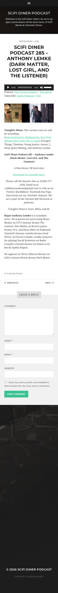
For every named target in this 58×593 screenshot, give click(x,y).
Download (46, 92)
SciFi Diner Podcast (29, 13)
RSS (39, 95)
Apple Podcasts (25, 95)
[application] (29, 87)
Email (8, 354)
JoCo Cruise (32, 140)
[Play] (8, 87)
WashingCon (32, 137)
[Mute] (41, 87)
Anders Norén (34, 576)
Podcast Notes (14, 273)
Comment (10, 306)
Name (8, 340)
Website (9, 368)
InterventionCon (14, 137)
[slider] (48, 87)
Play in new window (25, 92)
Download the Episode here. (29, 174)
